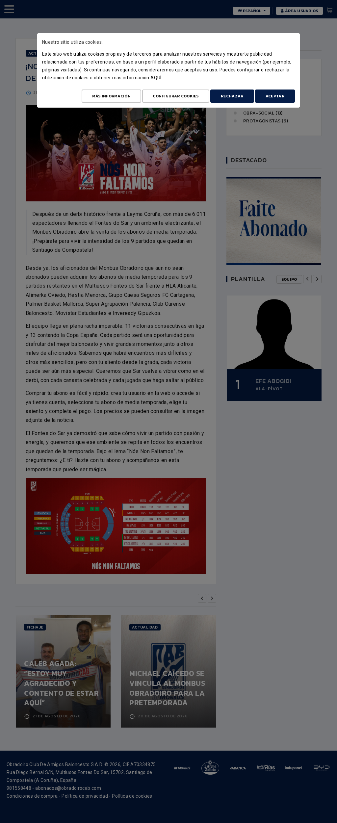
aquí (155, 77)
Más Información (111, 96)
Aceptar (275, 96)
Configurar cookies (175, 96)
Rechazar (232, 96)
